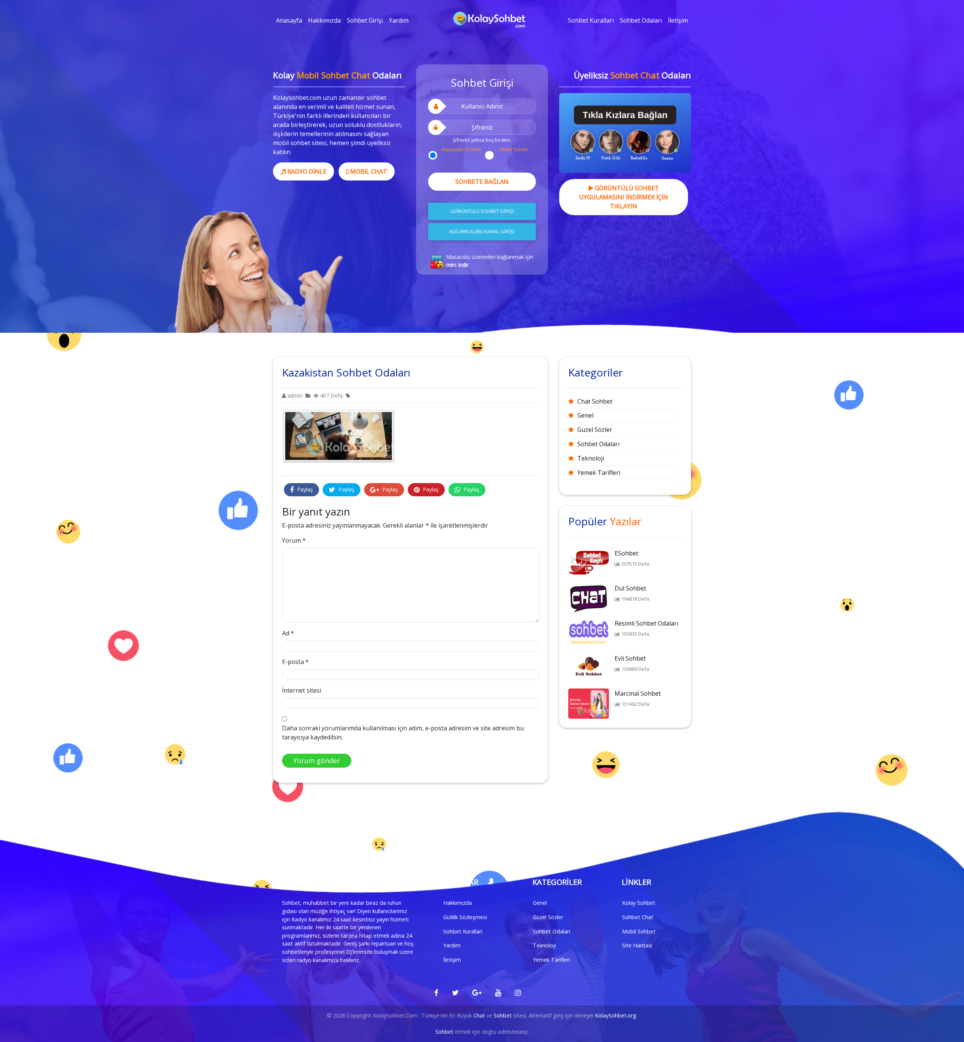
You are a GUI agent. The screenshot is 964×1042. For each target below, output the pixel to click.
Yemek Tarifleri (598, 472)
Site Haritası (637, 945)
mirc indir (457, 264)
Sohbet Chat (637, 917)
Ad (288, 633)
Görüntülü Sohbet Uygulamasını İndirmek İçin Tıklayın (623, 197)
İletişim (678, 20)
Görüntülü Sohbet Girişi (482, 211)
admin (294, 395)
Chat (479, 1015)
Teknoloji (590, 458)
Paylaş (304, 489)
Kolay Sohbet (638, 902)
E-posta (295, 662)
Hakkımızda (324, 20)
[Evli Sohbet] (588, 668)
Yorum (294, 540)
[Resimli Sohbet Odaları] (588, 633)
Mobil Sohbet (639, 931)
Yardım (399, 20)
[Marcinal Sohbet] (588, 703)
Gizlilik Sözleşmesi (465, 917)
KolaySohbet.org (615, 1015)
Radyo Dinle (306, 171)
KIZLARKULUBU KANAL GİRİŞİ (482, 231)
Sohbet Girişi (365, 20)
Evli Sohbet (630, 658)
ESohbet (626, 553)
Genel (585, 415)
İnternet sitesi (301, 690)
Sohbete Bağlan (482, 181)
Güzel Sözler (594, 429)
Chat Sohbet (594, 401)
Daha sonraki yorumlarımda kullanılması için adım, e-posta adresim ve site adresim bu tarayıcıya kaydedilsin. (403, 732)
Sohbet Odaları (641, 20)
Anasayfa (289, 20)
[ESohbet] (588, 562)
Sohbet (503, 1015)
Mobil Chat (368, 171)
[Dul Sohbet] (588, 598)
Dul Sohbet (630, 588)
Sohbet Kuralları (591, 20)
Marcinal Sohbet (638, 693)
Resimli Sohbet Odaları (646, 623)
